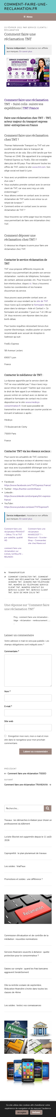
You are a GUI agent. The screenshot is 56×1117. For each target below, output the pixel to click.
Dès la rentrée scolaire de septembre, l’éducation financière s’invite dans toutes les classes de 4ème (26, 989)
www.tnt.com (39, 167)
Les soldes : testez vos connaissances (22, 1005)
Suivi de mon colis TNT (27, 593)
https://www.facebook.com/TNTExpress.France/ (27, 485)
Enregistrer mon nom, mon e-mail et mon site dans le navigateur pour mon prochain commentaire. (26, 740)
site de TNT (42, 301)
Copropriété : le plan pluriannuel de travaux (25, 853)
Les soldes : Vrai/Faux (14, 866)
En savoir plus (25, 51)
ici (30, 283)
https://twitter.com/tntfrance (27, 489)
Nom (7, 691)
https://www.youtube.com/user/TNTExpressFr (26, 507)
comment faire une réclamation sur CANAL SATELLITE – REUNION (13, 552)
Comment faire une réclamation (26, 100)
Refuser (36, 1112)
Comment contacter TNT (22, 577)
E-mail (8, 706)
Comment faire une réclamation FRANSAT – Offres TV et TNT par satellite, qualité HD (14, 534)
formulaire (39, 304)
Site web (8, 721)
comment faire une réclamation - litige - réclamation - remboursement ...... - (32, 620)
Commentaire (11, 651)
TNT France (31, 108)
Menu (29, 16)
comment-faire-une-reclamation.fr (26, 6)
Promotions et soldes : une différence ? (23, 879)
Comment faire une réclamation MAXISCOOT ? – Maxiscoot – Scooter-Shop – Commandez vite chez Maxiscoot (37, 536)
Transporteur (16, 573)
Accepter (21, 1112)
